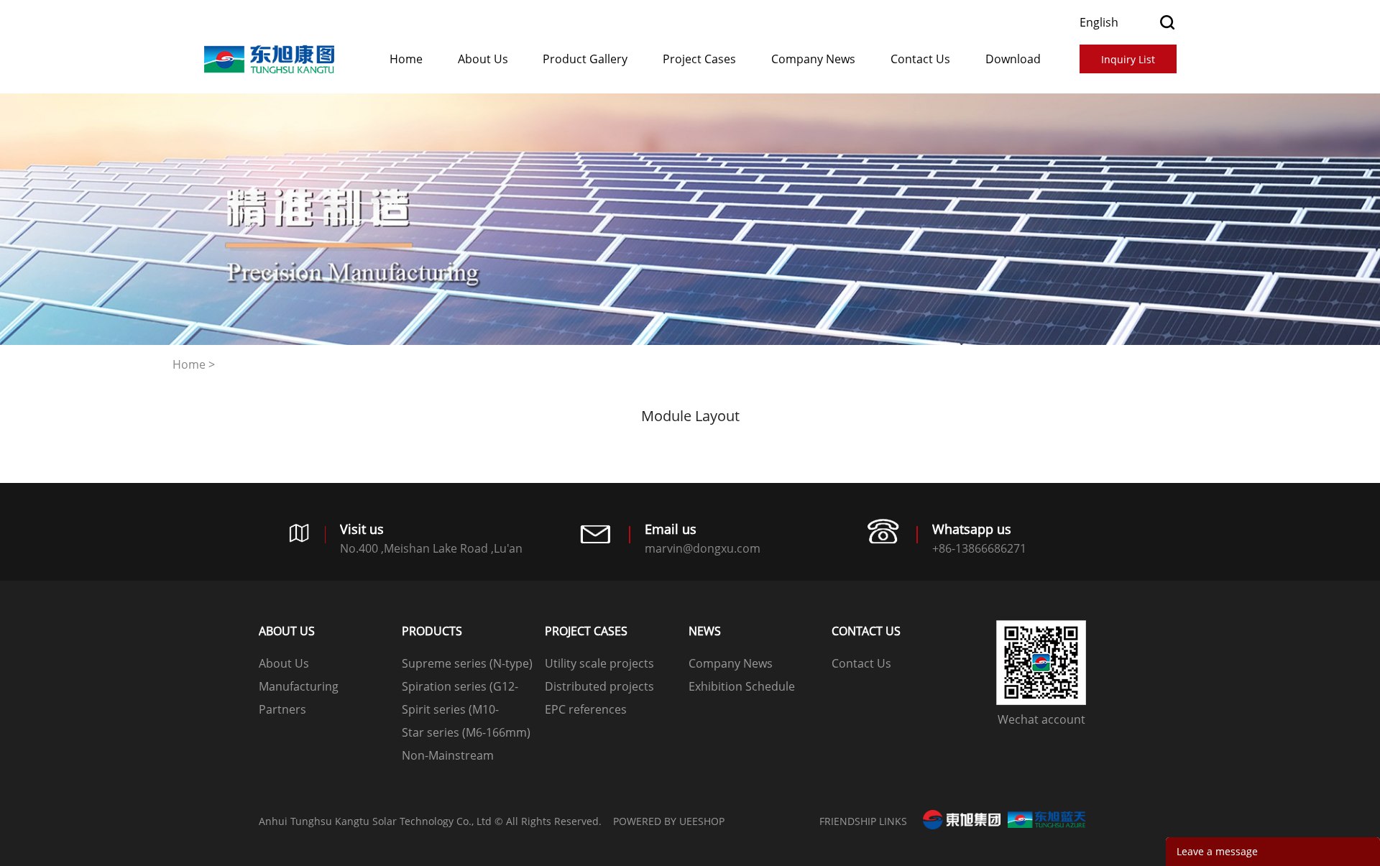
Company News (813, 59)
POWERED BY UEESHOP (668, 821)
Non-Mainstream (448, 755)
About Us (483, 59)
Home (406, 59)
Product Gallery (585, 59)
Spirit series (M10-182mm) (450, 711)
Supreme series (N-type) (467, 663)
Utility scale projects (599, 663)
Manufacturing (299, 686)
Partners (282, 709)
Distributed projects (599, 686)
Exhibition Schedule (742, 686)
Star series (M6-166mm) (466, 732)
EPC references (586, 709)
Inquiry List (1128, 59)
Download (1013, 59)
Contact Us (920, 59)
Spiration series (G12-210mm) (460, 688)
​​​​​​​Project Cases (699, 59)
